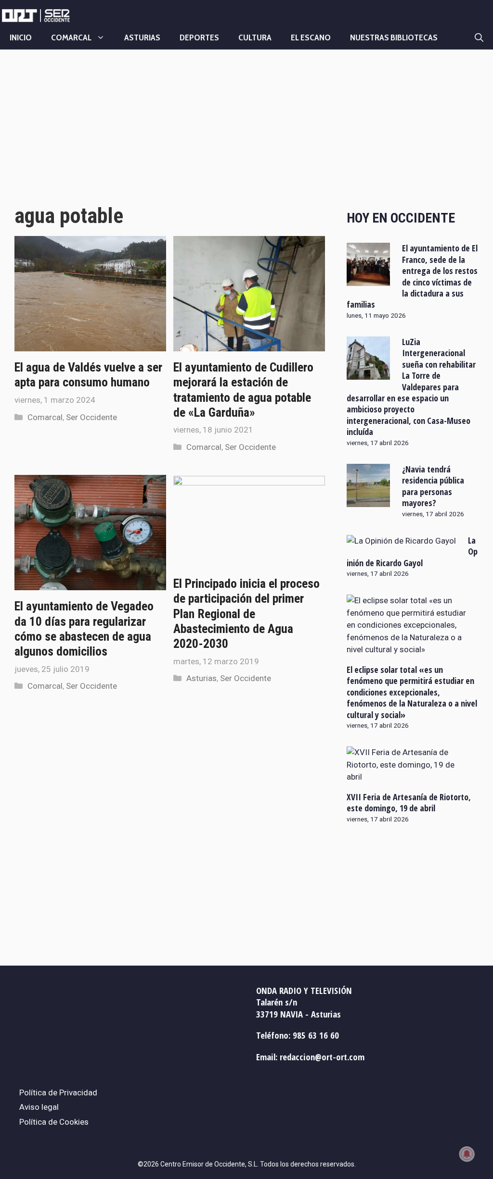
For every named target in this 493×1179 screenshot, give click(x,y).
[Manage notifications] (467, 1154)
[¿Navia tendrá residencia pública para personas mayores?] (368, 500)
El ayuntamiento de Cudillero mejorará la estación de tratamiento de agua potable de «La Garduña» (243, 390)
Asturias (142, 37)
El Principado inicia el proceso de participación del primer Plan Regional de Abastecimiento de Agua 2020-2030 (246, 613)
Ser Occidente (91, 417)
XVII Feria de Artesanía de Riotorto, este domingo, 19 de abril (409, 802)
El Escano (311, 37)
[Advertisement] (169, 136)
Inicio (21, 37)
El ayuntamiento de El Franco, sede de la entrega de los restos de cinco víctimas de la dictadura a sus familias (412, 276)
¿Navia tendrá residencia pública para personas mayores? (433, 486)
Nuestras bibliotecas (394, 37)
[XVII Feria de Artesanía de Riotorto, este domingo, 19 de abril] (407, 777)
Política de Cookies (54, 1122)
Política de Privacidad (58, 1092)
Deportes (199, 37)
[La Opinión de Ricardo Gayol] (401, 541)
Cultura (255, 37)
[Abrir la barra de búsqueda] (479, 37)
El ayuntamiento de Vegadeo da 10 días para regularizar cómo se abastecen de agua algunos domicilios (84, 628)
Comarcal (71, 37)
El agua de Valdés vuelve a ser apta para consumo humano (88, 374)
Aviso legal (39, 1107)
